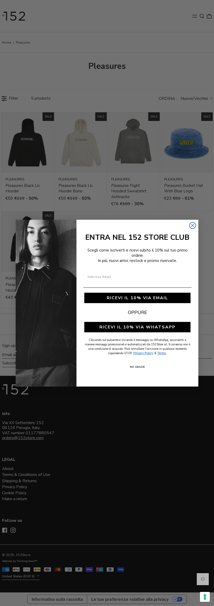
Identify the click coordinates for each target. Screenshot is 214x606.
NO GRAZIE (137, 367)
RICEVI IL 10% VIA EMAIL (137, 298)
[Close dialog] (192, 225)
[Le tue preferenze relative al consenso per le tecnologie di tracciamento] (205, 597)
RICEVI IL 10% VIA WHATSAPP (137, 327)
